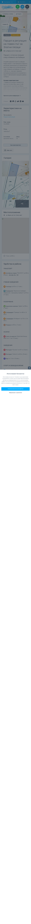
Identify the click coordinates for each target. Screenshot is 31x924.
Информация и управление (15, 392)
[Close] (29, 368)
